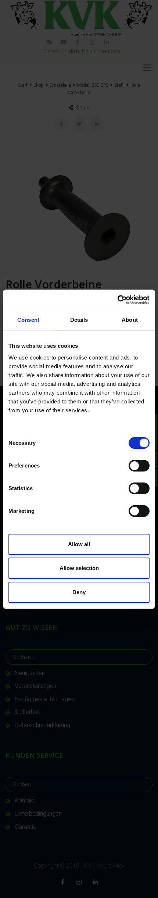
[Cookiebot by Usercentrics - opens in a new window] (117, 300)
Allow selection (79, 568)
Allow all (79, 544)
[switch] (139, 466)
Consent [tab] (28, 320)
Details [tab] (79, 320)
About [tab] (130, 320)
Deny (79, 592)
